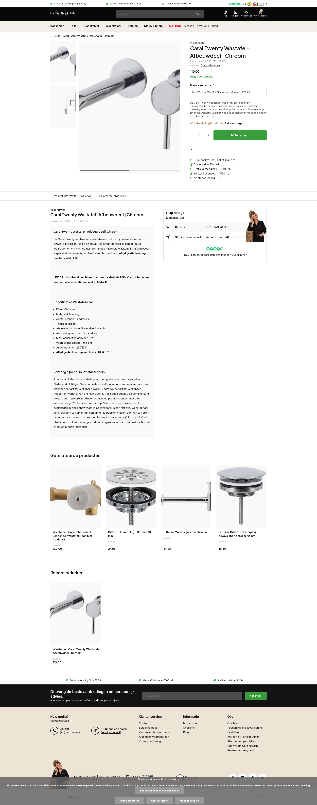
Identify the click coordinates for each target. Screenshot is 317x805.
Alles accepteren (130, 800)
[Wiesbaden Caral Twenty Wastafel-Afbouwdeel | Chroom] (75, 613)
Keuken (133, 26)
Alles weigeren (159, 800)
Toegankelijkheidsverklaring (244, 727)
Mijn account (191, 723)
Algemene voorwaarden (154, 736)
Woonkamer (114, 26)
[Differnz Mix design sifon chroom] (186, 496)
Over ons (203, 26)
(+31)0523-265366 (217, 227)
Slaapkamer (91, 26)
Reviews (86, 196)
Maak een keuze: (202, 85)
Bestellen (233, 732)
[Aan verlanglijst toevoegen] (191, 149)
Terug (57, 36)
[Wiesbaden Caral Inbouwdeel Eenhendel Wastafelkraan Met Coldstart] (75, 496)
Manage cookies (189, 800)
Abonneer (255, 695)
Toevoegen (241, 135)
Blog (215, 26)
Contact (144, 723)
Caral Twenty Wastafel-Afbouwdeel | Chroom (88, 36)
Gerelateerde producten (111, 196)
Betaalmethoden (149, 727)
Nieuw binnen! (153, 26)
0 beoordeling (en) (210, 65)
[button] (173, 107)
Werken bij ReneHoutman (243, 736)
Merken (189, 26)
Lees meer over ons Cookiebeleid (159, 790)
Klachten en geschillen (241, 741)
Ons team (233, 723)
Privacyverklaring (150, 741)
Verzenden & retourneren (155, 732)
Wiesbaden (197, 42)
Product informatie (64, 196)
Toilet (73, 26)
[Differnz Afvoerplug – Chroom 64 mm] (131, 496)
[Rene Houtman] (70, 14)
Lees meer (210, 116)
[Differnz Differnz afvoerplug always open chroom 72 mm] (241, 496)
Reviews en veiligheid (240, 750)
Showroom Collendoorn (242, 745)
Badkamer (57, 26)
